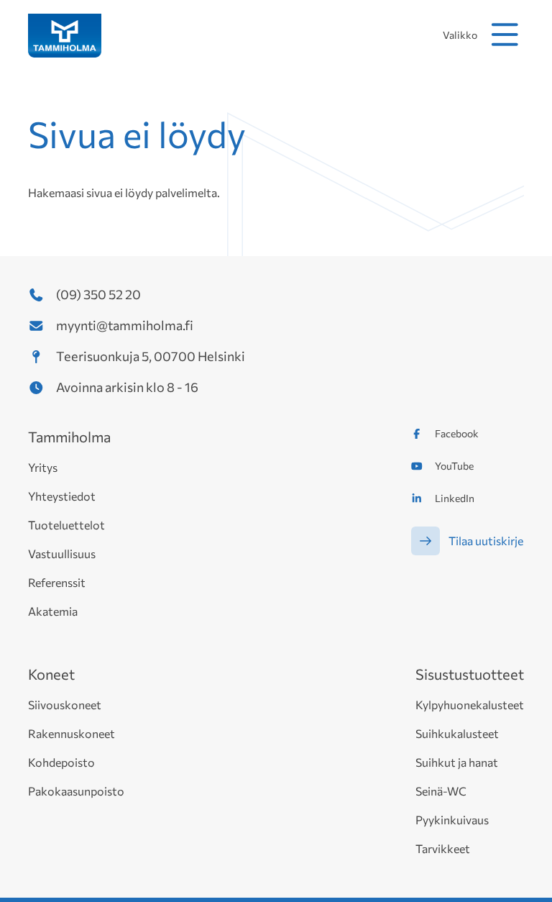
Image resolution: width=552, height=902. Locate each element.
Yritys (43, 467)
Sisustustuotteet (469, 674)
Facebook (457, 433)
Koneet (51, 674)
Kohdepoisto (61, 762)
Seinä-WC (440, 791)
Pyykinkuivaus (452, 819)
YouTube (454, 466)
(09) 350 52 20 (98, 294)
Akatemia (53, 611)
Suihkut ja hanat (456, 762)
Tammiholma (69, 436)
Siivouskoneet (64, 704)
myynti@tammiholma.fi (124, 325)
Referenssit (57, 582)
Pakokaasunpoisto (76, 791)
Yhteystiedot (62, 496)
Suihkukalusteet (457, 733)
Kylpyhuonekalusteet (469, 704)
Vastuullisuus (62, 553)
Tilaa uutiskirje (485, 540)
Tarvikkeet (442, 848)
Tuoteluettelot (66, 525)
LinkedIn (454, 498)
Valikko (460, 35)
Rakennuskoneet (71, 733)
